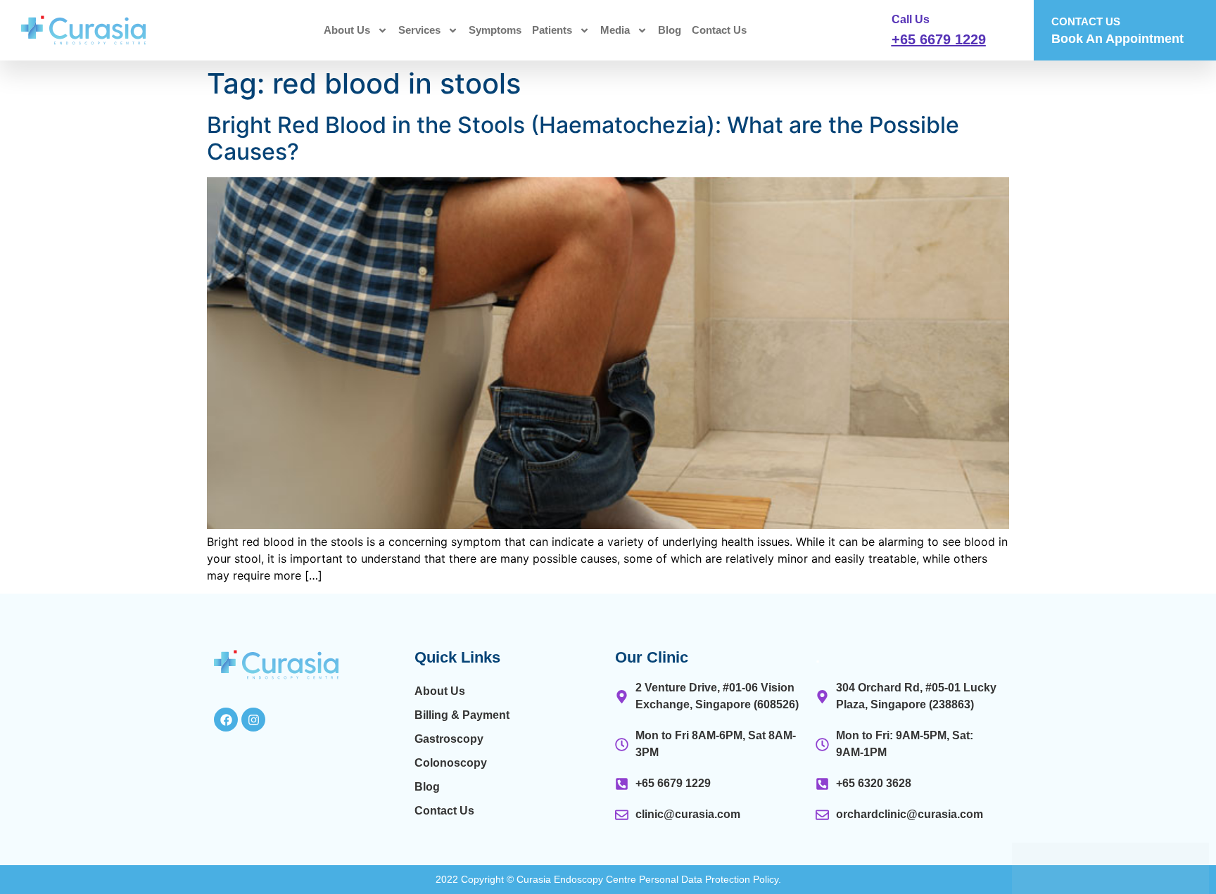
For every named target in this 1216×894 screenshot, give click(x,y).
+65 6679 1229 (939, 39)
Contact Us (719, 30)
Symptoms (495, 30)
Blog (669, 30)
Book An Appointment (1117, 39)
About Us (347, 30)
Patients (552, 30)
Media (615, 30)
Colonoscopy (450, 763)
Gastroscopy (448, 739)
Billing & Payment (461, 715)
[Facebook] (226, 720)
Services (419, 30)
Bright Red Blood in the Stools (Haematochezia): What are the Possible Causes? (583, 138)
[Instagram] (253, 720)
